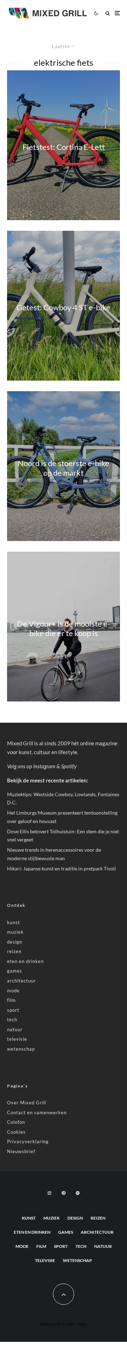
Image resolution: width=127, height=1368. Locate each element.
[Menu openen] (117, 13)
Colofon (16, 1122)
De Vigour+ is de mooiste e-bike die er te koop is (63, 628)
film (11, 1000)
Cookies (16, 1132)
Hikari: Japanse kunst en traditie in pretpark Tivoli (61, 868)
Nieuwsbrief (21, 1151)
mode (13, 990)
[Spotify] (78, 1193)
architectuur (21, 981)
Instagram (44, 766)
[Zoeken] (107, 13)
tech (12, 1019)
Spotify (69, 766)
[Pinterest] (63, 1193)
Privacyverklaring (28, 1141)
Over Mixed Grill (26, 1102)
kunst (13, 922)
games (14, 971)
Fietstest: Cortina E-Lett (64, 147)
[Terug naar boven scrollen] (63, 1294)
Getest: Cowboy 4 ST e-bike (63, 307)
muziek (15, 932)
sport (13, 1010)
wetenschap (21, 1049)
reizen (14, 951)
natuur (15, 1029)
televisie (17, 1039)
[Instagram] (49, 1193)
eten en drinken (25, 961)
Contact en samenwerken (37, 1112)
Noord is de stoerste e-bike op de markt (63, 468)
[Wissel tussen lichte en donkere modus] (96, 13)
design (14, 942)
